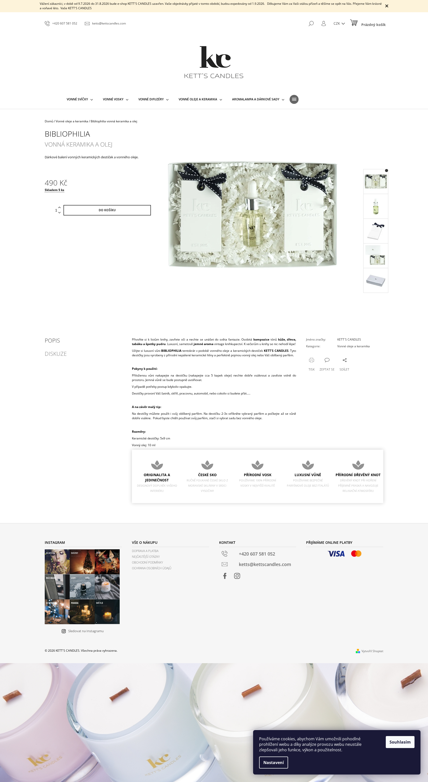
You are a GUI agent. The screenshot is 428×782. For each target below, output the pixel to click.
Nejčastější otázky (146, 556)
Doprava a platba (145, 551)
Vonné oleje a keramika (353, 346)
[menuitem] (80, 99)
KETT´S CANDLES (349, 339)
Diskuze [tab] (56, 354)
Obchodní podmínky (147, 562)
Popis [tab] (52, 340)
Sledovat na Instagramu (86, 631)
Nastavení (273, 762)
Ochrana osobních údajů (151, 568)
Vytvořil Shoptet (372, 651)
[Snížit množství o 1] (59, 212)
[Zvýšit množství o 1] (59, 207)
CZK (337, 23)
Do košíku (107, 210)
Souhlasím (400, 742)
